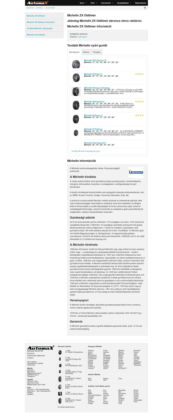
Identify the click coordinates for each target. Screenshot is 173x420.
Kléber (105, 363)
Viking (136, 360)
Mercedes (121, 390)
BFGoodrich (92, 355)
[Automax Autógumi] (31, 3)
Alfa (89, 390)
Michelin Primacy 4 (93, 115)
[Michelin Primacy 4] (76, 118)
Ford (105, 392)
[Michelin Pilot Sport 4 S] (76, 63)
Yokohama (137, 365)
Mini (119, 392)
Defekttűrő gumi (33, 374)
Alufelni (30, 392)
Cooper (90, 360)
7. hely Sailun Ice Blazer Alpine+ (74, 393)
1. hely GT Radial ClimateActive (74, 351)
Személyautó (74, 52)
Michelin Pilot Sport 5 (94, 101)
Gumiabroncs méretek (35, 363)
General (106, 352)
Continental (92, 358)
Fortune (91, 368)
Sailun (120, 365)
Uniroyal (136, 358)
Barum (90, 353)
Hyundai (106, 395)
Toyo (135, 355)
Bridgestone (92, 357)
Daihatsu (91, 401)
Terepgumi (31, 376)
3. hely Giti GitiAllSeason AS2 (73, 365)
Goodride (106, 355)
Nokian (120, 357)
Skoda (136, 390)
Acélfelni (30, 394)
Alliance (91, 350)
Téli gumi (30, 370)
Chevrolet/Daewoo (94, 395)
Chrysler (91, 397)
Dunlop (90, 363)
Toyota (136, 397)
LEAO (105, 368)
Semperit (137, 350)
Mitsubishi (122, 393)
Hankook (106, 360)
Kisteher (86, 52)
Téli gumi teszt (32, 381)
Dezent (105, 378)
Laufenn (106, 366)
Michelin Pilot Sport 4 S (95, 60)
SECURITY (122, 368)
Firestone (91, 366)
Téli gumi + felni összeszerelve (38, 389)
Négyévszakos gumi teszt (36, 384)
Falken (90, 365)
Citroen (90, 398)
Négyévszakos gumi (34, 373)
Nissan (120, 395)
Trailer (136, 398)
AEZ (89, 378)
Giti (104, 353)
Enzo (120, 378)
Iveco (105, 398)
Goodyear (106, 357)
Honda (105, 393)
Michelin (121, 353)
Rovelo (120, 362)
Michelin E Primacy (93, 129)
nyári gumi (82, 36)
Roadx (120, 360)
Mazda (105, 403)
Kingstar (106, 362)
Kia (104, 400)
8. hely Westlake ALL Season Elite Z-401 (73, 400)
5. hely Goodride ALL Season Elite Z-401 (73, 378)
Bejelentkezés (140, 3)
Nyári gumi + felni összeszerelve (38, 391)
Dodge (90, 403)
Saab (120, 401)
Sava (120, 366)
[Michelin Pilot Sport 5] (76, 105)
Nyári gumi (31, 371)
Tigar (135, 353)
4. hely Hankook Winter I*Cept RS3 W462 (73, 372)
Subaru (136, 393)
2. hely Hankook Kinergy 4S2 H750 (73, 359)
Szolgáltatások (123, 3)
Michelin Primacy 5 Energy (97, 87)
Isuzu (105, 397)
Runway (121, 363)
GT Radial (106, 358)
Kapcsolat (30, 353)
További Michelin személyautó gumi (85, 151)
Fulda (105, 350)
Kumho (105, 365)
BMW (90, 393)
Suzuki (136, 395)
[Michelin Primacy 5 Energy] (76, 91)
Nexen (120, 355)
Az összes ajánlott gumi (66, 407)
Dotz (105, 380)
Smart (136, 392)
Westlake (137, 363)
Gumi (82, 3)
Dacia (90, 400)
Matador (121, 350)
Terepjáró (97, 52)
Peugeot (121, 398)
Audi (89, 392)
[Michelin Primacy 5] (76, 77)
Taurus (136, 352)
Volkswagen (138, 400)
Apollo (90, 352)
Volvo (136, 401)
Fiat (104, 390)
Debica (90, 362)
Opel (120, 397)
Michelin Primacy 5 (93, 73)
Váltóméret (31, 365)
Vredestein (137, 362)
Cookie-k (30, 358)
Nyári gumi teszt (33, 383)
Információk (106, 3)
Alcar (90, 380)
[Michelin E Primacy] (76, 132)
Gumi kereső (31, 361)
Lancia (105, 401)
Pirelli (120, 358)
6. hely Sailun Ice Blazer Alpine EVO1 (74, 386)
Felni (93, 3)
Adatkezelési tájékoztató (36, 355)
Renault (121, 400)
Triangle (136, 357)
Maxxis (120, 352)
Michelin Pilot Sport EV (95, 142)
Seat (120, 403)
